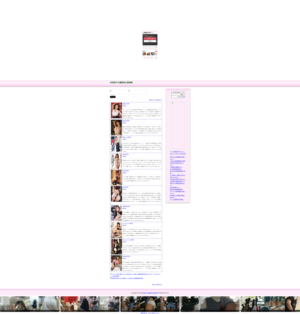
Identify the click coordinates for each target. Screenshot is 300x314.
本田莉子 (124, 105)
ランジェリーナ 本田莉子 (128, 223)
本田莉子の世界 (126, 103)
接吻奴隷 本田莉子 (126, 206)
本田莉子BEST (126, 154)
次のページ (159, 99)
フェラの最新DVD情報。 (177, 199)
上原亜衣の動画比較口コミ (177, 181)
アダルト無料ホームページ (154, 313)
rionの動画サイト (175, 187)
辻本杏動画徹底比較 (175, 169)
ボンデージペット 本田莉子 (128, 239)
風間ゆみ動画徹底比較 (176, 189)
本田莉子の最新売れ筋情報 (121, 82)
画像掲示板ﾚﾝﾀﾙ (144, 313)
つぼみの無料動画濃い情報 (177, 161)
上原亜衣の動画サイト (176, 167)
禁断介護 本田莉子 (126, 256)
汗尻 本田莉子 (126, 187)
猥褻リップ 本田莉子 (127, 137)
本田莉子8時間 (126, 170)
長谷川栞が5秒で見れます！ (178, 179)
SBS (184, 96)
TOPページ (151, 99)
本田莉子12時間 (126, 120)
